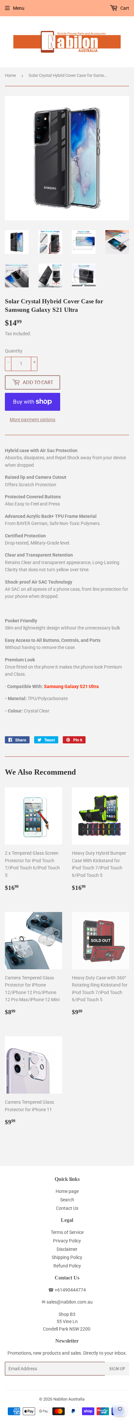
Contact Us (67, 1208)
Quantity (13, 350)
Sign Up (117, 1368)
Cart (124, 8)
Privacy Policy (67, 1240)
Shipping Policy (67, 1257)
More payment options (32, 419)
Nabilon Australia (69, 1399)
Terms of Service (67, 1232)
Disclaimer (67, 1249)
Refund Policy (67, 1265)
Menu (18, 8)
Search (67, 1199)
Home (10, 75)
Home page (67, 1191)
